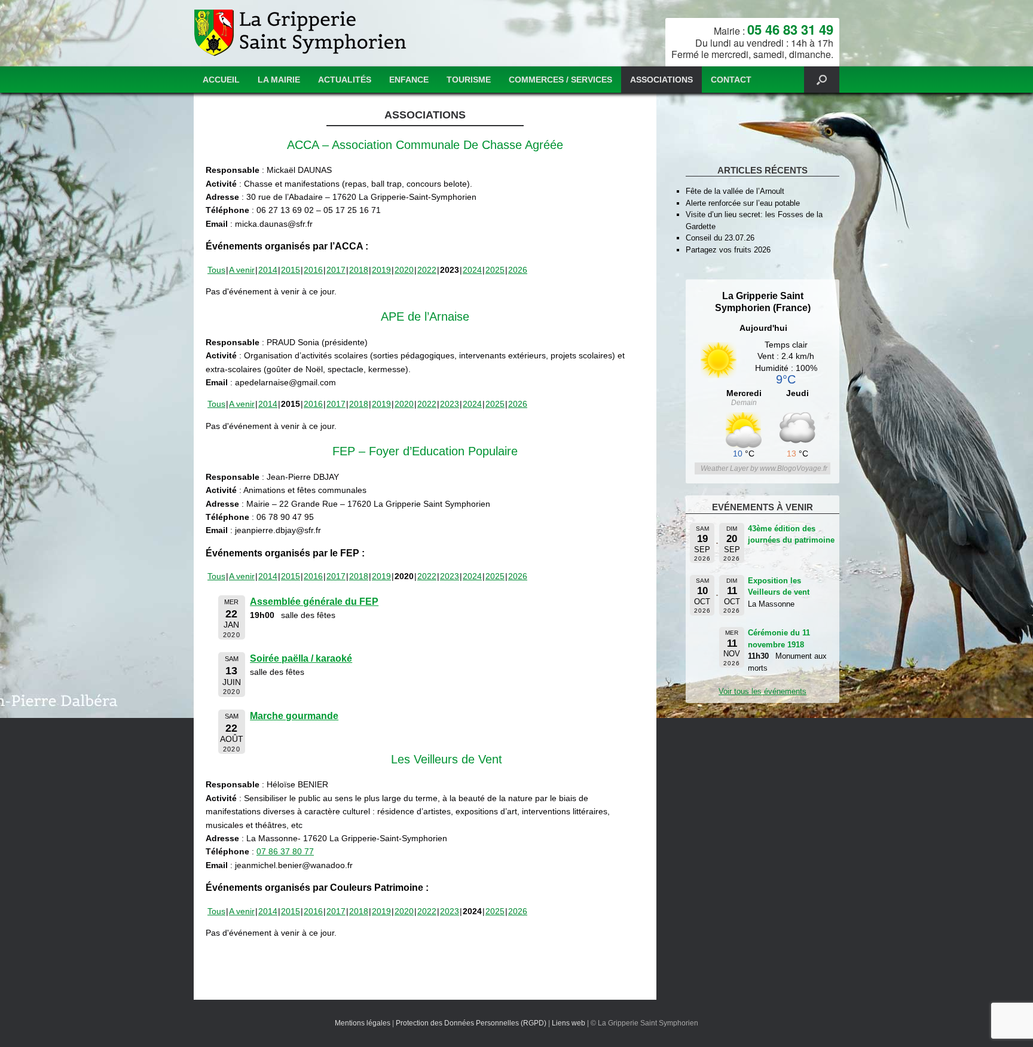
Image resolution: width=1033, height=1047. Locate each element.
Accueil (221, 79)
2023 (449, 404)
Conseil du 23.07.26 (720, 237)
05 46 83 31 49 (790, 29)
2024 (472, 270)
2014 (267, 270)
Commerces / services (560, 79)
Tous (216, 270)
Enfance (409, 79)
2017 (336, 270)
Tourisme (469, 79)
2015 (290, 270)
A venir (242, 270)
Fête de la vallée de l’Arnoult (735, 191)
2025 (495, 270)
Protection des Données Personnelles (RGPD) (471, 1023)
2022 (426, 270)
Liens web (568, 1023)
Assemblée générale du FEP (314, 601)
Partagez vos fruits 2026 (728, 249)
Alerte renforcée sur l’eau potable (743, 203)
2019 (381, 270)
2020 (404, 270)
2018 (358, 270)
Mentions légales (362, 1023)
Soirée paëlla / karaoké (301, 658)
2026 (517, 270)
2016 (313, 270)
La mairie (279, 79)
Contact (731, 79)
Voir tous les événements (762, 691)
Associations (661, 79)
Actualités (344, 79)
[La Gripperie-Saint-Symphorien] (301, 33)
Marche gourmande (294, 716)
